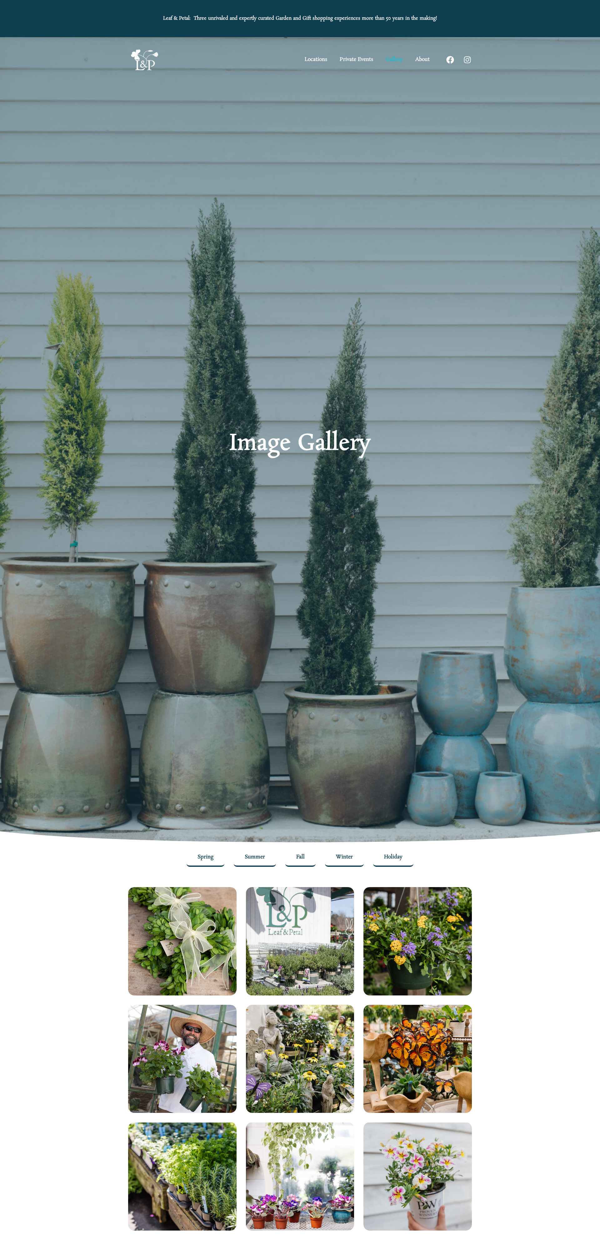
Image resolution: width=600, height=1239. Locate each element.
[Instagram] (467, 59)
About (422, 59)
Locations (316, 59)
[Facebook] (450, 59)
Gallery (394, 59)
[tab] (205, 858)
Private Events (356, 59)
